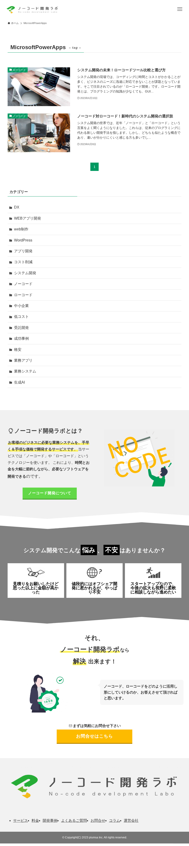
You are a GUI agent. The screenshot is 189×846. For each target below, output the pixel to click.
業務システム (25, 371)
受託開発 (21, 328)
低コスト (21, 317)
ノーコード (23, 284)
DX (16, 207)
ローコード (23, 295)
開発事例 (50, 820)
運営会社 (131, 820)
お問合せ (98, 820)
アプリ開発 (23, 251)
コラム (114, 820)
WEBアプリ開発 (27, 218)
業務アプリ (23, 360)
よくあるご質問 (74, 820)
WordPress (23, 240)
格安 (17, 350)
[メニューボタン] (180, 9)
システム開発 (25, 273)
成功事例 (21, 338)
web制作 (21, 229)
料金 (35, 820)
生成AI (19, 382)
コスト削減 (23, 262)
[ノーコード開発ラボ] (32, 9)
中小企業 (21, 306)
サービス (20, 820)
